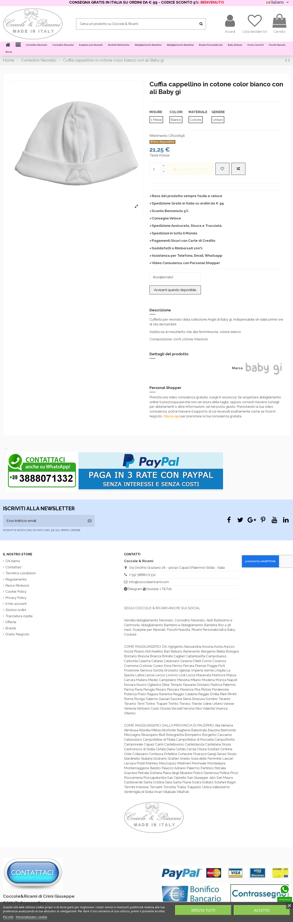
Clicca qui (171, 416)
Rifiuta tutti (203, 910)
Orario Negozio (17, 634)
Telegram (134, 589)
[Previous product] (286, 60)
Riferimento (158, 136)
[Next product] (289, 60)
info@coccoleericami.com (149, 582)
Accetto (262, 910)
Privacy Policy (15, 598)
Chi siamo (12, 561)
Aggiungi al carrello (193, 169)
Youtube (152, 589)
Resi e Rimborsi (17, 585)
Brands (10, 628)
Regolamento (16, 579)
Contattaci (13, 567)
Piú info (8, 917)
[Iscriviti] (90, 521)
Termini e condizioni (20, 573)
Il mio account (16, 604)
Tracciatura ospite (19, 616)
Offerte (10, 622)
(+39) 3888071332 (142, 575)
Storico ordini (15, 610)
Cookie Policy (16, 591)
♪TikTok (165, 589)
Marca (237, 368)
